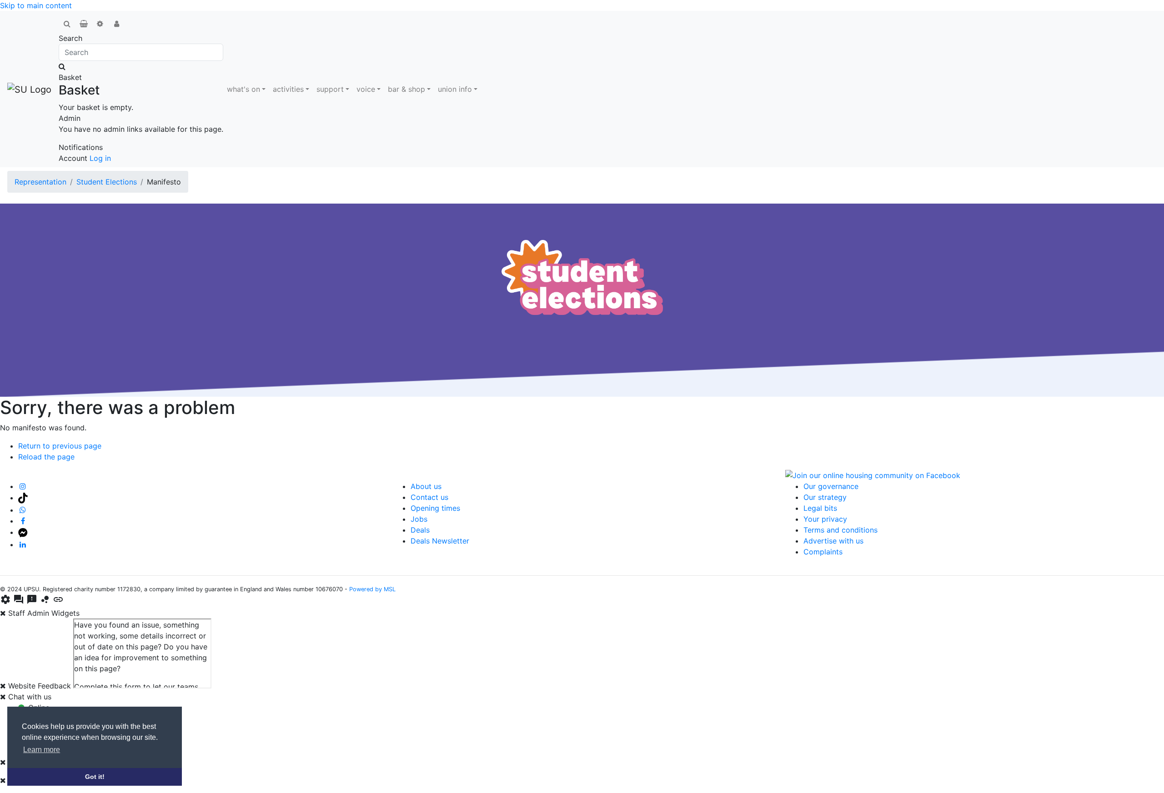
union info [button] (455, 89)
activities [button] (288, 89)
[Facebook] (23, 520)
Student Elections (106, 181)
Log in (100, 158)
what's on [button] (243, 89)
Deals (420, 529)
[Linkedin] (23, 544)
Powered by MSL (372, 589)
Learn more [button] (41, 749)
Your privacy (825, 519)
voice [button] (365, 89)
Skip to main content (36, 5)
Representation (40, 181)
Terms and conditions (840, 529)
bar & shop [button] (406, 89)
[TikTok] (23, 497)
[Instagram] (23, 486)
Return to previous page (59, 445)
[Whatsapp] (23, 509)
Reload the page (46, 456)
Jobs (419, 519)
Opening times (435, 508)
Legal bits (820, 508)
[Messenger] (23, 532)
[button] (67, 24)
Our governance (830, 486)
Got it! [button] (95, 776)
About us (426, 486)
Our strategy (825, 497)
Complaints (823, 551)
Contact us (429, 497)
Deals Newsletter (440, 540)
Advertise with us (833, 540)
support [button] (330, 89)
